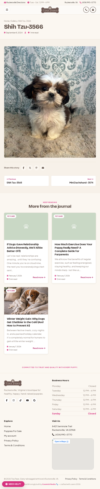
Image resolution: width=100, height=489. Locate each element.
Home (7, 21)
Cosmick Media (49, 484)
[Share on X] (30, 167)
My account (10, 435)
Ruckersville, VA (71, 2)
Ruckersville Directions (16, 2)
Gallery (14, 21)
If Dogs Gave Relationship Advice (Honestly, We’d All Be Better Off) (25, 248)
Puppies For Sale (13, 431)
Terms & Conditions (14, 445)
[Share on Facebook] (23, 167)
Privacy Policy (11, 440)
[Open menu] (7, 10)
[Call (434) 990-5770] (86, 10)
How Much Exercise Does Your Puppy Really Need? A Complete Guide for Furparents (73, 249)
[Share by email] (42, 167)
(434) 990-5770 (89, 2)
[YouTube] (27, 400)
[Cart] (93, 10)
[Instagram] (13, 400)
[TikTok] (20, 400)
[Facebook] (7, 400)
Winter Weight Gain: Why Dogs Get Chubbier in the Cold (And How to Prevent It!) (26, 322)
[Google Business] (34, 400)
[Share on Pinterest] (36, 167)
